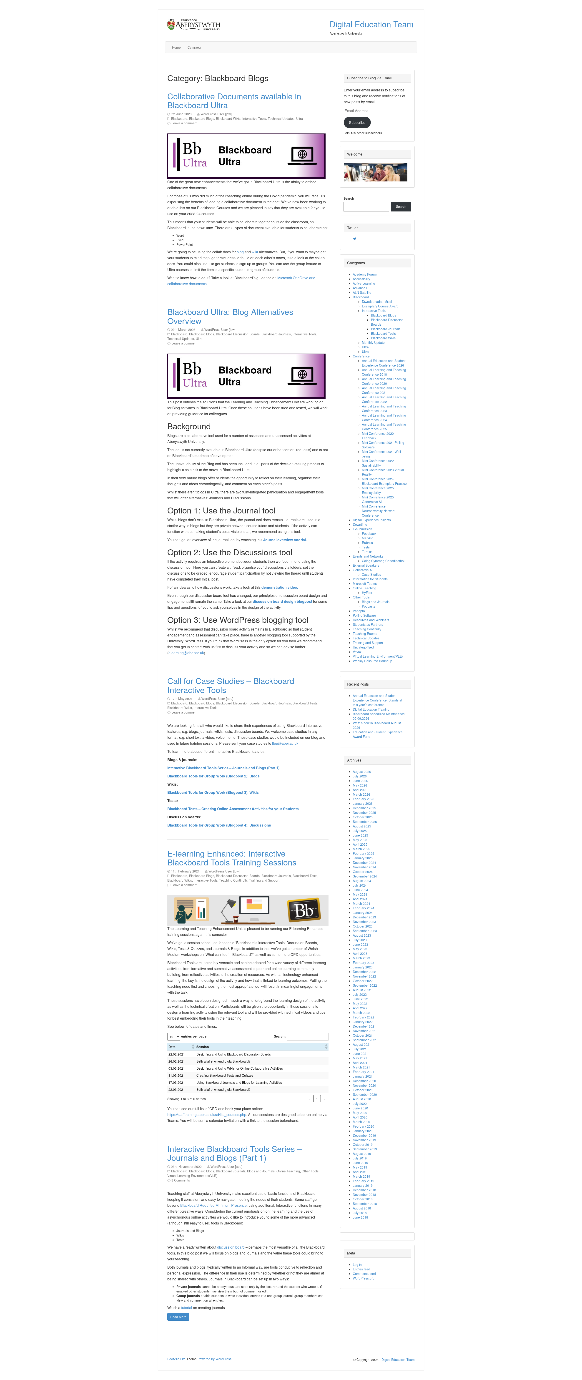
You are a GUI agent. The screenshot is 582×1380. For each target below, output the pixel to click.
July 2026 (360, 776)
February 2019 (363, 1181)
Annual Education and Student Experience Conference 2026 (384, 362)
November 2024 (364, 867)
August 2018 (362, 1208)
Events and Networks (368, 556)
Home (176, 47)
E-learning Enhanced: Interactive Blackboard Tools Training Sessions (231, 857)
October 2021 (363, 1035)
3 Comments (180, 1180)
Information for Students (370, 579)
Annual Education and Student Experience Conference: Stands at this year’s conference (377, 700)
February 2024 (363, 908)
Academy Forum (365, 274)
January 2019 (363, 1185)
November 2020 (364, 1085)
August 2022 (362, 990)
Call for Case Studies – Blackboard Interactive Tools (230, 685)
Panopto (359, 610)
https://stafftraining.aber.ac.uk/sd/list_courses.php (206, 1114)
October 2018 (363, 1199)
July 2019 (360, 1158)
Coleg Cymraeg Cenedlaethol (383, 560)
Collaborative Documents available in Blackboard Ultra (234, 100)
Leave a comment (184, 123)
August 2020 (362, 1099)
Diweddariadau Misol (377, 301)
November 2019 (364, 1140)
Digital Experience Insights (372, 520)
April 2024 (360, 899)
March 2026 (361, 794)
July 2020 (360, 1103)
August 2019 (362, 1153)
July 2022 (360, 994)
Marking (368, 538)
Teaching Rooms (365, 633)
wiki (255, 251)
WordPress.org (363, 1278)
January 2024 (363, 912)
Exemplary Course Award (380, 306)
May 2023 (360, 949)
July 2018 (360, 1212)
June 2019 (360, 1162)
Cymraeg (194, 47)
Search (349, 198)
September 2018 (365, 1203)
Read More (178, 1317)
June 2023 (360, 944)
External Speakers (366, 565)
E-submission (362, 529)
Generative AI (363, 570)
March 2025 (361, 849)
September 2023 (365, 930)
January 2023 (363, 967)
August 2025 (362, 826)
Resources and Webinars (371, 620)
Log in (357, 1264)
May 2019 (360, 1167)
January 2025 (363, 858)
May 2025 (360, 839)
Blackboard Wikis (228, 118)
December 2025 (364, 808)
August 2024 (362, 880)
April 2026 (360, 789)
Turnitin (367, 551)
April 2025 (360, 844)
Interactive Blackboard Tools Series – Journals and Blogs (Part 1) (234, 1153)
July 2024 (360, 885)
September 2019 (365, 1149)
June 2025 (360, 835)
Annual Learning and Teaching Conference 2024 (384, 417)
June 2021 (360, 1053)
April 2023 (360, 953)
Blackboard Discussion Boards (238, 334)
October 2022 (363, 980)
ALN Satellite (362, 292)
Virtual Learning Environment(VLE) (192, 1175)
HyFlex (367, 592)
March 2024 (361, 903)
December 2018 (364, 1190)
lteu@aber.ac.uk (285, 743)
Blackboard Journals (276, 334)
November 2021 (364, 1030)
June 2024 (360, 889)
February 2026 (363, 799)
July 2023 (360, 940)
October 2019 (363, 1144)
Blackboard (179, 118)
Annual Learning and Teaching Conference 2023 (384, 408)
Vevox (357, 651)
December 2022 (364, 971)
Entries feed (361, 1269)
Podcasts (368, 606)
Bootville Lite (176, 1359)
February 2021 (363, 1071)
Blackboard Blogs (201, 118)
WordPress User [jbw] (216, 114)
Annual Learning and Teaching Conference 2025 (384, 426)
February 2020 (363, 1126)
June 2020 (360, 1108)
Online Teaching (288, 1171)
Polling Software (364, 615)
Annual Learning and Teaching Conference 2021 (384, 390)
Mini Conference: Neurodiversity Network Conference (378, 511)
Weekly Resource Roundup (372, 661)
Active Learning (364, 283)
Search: (280, 1036)
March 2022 (361, 1012)
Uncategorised (363, 647)
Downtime (360, 524)
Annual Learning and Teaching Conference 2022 (384, 399)
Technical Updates (281, 118)
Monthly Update (373, 342)
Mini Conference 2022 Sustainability (378, 463)
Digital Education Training (371, 709)
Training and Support (264, 880)
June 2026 (360, 780)
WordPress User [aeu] (217, 698)
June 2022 (360, 999)
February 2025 (363, 853)
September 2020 (365, 1094)
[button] (192, 1046)
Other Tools (310, 1171)
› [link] (324, 1098)
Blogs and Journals (261, 1171)
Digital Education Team (372, 24)
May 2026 (360, 785)
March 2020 (361, 1121)
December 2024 (364, 862)
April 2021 (360, 1062)
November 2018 (364, 1194)
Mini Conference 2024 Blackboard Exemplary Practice (384, 481)
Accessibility (361, 279)
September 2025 (365, 821)
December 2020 (364, 1080)
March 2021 (361, 1067)
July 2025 (360, 830)
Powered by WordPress (214, 1359)
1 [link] (317, 1098)
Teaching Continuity (233, 880)
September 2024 (365, 876)
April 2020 (360, 1117)
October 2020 (363, 1090)
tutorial (186, 1307)
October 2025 (363, 817)
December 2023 (364, 917)
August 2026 (362, 771)
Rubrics (367, 542)
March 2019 (361, 1176)
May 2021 (360, 1058)
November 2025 (364, 812)
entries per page (193, 1036)
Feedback (369, 533)
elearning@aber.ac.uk (186, 652)
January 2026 (363, 803)
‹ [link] (309, 1098)
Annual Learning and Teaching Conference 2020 (384, 381)
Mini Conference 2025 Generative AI (378, 499)
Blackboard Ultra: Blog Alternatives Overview (230, 316)
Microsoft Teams (365, 583)
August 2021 (362, 1044)
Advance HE (362, 288)
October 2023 (363, 926)
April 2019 (360, 1171)
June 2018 (360, 1217)
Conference (361, 356)
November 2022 (364, 976)
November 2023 (364, 921)
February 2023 (363, 962)
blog (241, 251)
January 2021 (363, 1076)
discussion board (231, 1247)
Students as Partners (368, 624)
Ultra (299, 118)
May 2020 (360, 1112)
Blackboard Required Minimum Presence (213, 1205)
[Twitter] (354, 239)
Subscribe (357, 122)
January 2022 (363, 1021)
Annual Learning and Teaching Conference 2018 (384, 372)
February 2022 (363, 1017)
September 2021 (365, 1040)
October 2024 (363, 871)
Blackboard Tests (305, 703)
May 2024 (360, 894)
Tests (366, 547)
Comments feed (364, 1273)
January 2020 (363, 1131)
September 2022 (365, 985)
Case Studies (371, 574)
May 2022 (360, 1003)
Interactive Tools (254, 118)
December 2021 (364, 1026)
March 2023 (361, 958)
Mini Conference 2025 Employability (378, 490)
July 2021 (360, 1049)
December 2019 (364, 1135)
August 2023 (362, 935)
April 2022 (360, 1008)
